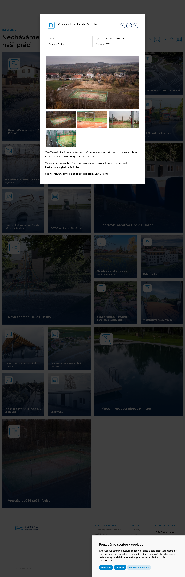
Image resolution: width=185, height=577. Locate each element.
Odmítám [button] (120, 567)
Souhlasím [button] (106, 567)
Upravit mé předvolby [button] (139, 567)
